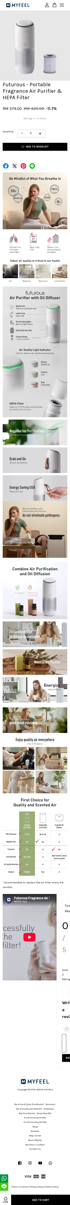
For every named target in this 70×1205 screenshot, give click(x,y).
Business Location (35, 1144)
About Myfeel (35, 1140)
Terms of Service (20, 1186)
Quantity (8, 131)
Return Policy (52, 1186)
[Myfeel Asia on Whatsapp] (50, 1164)
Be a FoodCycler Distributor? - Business (35, 1104)
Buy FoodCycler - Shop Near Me (35, 1113)
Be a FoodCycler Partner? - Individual (35, 1108)
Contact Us (35, 1149)
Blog (35, 1126)
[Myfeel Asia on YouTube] (40, 1164)
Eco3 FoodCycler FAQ (35, 1117)
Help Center (35, 1135)
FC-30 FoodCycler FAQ (35, 1122)
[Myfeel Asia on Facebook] (19, 1164)
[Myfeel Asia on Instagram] (29, 1164)
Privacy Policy (37, 1186)
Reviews (35, 1131)
